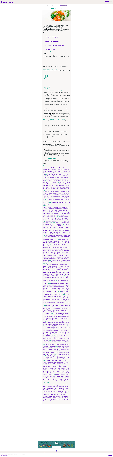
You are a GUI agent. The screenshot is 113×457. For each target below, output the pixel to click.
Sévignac (57, 208)
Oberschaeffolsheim (66, 254)
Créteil (60, 299)
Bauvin (54, 265)
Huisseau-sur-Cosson (67, 229)
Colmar (44, 257)
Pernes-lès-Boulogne (45, 279)
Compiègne (52, 272)
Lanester (48, 217)
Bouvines (44, 266)
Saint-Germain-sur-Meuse (64, 247)
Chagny (55, 199)
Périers (55, 312)
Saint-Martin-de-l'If (66, 318)
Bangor (64, 216)
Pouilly (46, 250)
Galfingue (58, 257)
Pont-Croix (47, 212)
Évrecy (44, 306)
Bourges (48, 221)
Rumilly (44, 188)
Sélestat (50, 255)
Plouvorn (65, 211)
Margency (65, 302)
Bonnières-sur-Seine (58, 241)
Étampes (50, 292)
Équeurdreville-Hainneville (59, 311)
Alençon (54, 313)
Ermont (47, 302)
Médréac (57, 214)
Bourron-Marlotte (62, 283)
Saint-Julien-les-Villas (57, 240)
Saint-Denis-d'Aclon (62, 318)
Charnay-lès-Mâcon (63, 199)
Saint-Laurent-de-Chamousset (57, 184)
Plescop (52, 218)
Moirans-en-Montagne (59, 195)
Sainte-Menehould (62, 242)
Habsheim (66, 257)
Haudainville (55, 247)
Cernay (68, 256)
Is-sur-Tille (46, 191)
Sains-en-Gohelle (53, 279)
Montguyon (50, 323)
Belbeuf (46, 315)
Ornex (63, 168)
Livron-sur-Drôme (60, 172)
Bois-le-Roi (58, 283)
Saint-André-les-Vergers (52, 240)
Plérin (60, 207)
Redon (56, 215)
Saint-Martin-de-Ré (65, 324)
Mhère (52, 197)
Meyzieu (63, 183)
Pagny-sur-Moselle (51, 246)
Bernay (46, 308)
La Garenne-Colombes (63, 295)
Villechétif (46, 241)
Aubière (44, 181)
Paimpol (51, 207)
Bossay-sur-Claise (61, 226)
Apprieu (50, 174)
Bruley (62, 244)
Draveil (48, 292)
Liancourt (69, 273)
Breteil (56, 213)
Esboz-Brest (66, 198)
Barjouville (65, 222)
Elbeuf (44, 316)
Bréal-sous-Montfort (53, 213)
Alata (49, 235)
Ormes (66, 232)
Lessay (51, 312)
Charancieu (60, 174)
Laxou (60, 245)
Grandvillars (66, 203)
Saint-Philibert (50, 219)
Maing (60, 268)
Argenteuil (66, 301)
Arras (50, 276)
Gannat (60, 169)
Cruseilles (64, 187)
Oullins (66, 183)
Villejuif (50, 301)
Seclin (62, 270)
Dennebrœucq (49, 277)
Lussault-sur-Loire (49, 227)
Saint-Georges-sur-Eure (50, 224)
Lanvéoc (67, 210)
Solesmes (44, 271)
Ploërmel (61, 218)
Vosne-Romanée (47, 192)
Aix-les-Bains (57, 185)
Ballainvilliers (67, 291)
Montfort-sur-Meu (63, 214)
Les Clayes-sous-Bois (53, 289)
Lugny (44, 200)
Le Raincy (55, 297)
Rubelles (44, 286)
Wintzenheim (44, 260)
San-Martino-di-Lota (48, 236)
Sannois (56, 303)
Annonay (44, 170)
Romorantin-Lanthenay (50, 230)
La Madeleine (48, 268)
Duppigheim (52, 252)
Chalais (60, 321)
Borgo (55, 235)
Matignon (49, 207)
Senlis (46, 275)
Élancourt (47, 288)
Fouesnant (54, 209)
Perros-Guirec (54, 207)
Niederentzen (65, 258)
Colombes (46, 295)
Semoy (58, 233)
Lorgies (50, 278)
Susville (44, 177)
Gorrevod (52, 168)
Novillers (60, 274)
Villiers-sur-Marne (57, 301)
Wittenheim (47, 260)
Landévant (45, 217)
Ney (48, 196)
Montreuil (59, 278)
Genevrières (47, 243)
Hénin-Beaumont (64, 277)
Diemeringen (62, 251)
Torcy (66, 286)
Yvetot (54, 319)
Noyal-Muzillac (49, 218)
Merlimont (57, 278)
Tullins (50, 177)
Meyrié (66, 175)
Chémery (53, 229)
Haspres (49, 267)
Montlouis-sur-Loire (57, 227)
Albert (61, 280)
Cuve (64, 198)
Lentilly (53, 183)
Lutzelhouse (52, 253)
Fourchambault (44, 197)
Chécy (57, 231)
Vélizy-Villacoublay (49, 291)
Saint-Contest (55, 307)
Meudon (52, 296)
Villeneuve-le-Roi (53, 301)
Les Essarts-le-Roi (58, 289)
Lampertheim (47, 253)
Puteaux (61, 296)
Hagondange (52, 249)
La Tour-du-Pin (48, 175)
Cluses (59, 187)
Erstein (57, 252)
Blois (69, 228)
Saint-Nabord (49, 261)
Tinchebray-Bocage (49, 314)
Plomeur (46, 211)
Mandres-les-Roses (45, 300)
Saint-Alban (44, 208)
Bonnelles (50, 287)
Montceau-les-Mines (54, 200)
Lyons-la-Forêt (55, 309)
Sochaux (58, 194)
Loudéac (44, 207)
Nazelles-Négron (63, 227)
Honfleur (52, 306)
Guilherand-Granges (52, 170)
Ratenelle (46, 201)
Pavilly (68, 317)
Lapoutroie (47, 258)
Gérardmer (64, 260)
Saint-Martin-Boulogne (63, 279)
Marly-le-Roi (52, 290)
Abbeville (59, 280)
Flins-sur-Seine (51, 288)
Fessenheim (54, 257)
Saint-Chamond (45, 179)
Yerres (61, 294)
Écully (48, 183)
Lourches (58, 268)
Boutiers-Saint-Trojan (57, 321)
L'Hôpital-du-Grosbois (52, 193)
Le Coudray (46, 223)
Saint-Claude (58, 196)
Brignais (69, 182)
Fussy (62, 221)
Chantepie (65, 213)
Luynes (51, 227)
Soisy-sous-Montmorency (62, 303)
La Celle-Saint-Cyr (63, 202)
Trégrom (66, 208)
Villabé (54, 294)
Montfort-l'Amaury (66, 290)
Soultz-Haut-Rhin (55, 259)
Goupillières (59, 288)
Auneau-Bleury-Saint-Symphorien (60, 222)
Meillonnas (55, 168)
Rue (47, 281)
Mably (51, 178)
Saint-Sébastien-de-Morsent (57, 310)
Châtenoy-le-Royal (67, 199)
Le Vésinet (50, 289)
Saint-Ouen (67, 230)
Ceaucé (63, 313)
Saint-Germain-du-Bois (55, 201)
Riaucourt (59, 243)
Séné (60, 219)
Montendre (47, 323)
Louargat (68, 206)
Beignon (66, 216)
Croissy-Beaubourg (48, 284)
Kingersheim (44, 258)
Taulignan (67, 173)
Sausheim (50, 259)
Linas (57, 293)
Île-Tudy (46, 210)
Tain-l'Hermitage (64, 173)
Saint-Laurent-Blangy (58, 279)
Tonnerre (44, 203)
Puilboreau (59, 323)
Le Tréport (49, 317)
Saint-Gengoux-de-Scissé (50, 201)
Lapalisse (62, 169)
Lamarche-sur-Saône (49, 191)
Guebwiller (60, 257)
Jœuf (59, 245)
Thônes (66, 188)
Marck (52, 278)
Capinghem (48, 266)
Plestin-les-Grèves (63, 207)
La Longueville (44, 268)
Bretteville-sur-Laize (67, 305)
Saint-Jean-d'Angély (60, 324)
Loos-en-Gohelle (48, 278)
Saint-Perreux (47, 219)
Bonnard (55, 202)
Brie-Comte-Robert (66, 283)
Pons (57, 323)
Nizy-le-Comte (46, 264)
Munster (59, 258)
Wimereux (47, 280)
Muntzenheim (61, 258)
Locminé (60, 217)
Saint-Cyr (64, 170)
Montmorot (44, 196)
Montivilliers (61, 317)
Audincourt (53, 192)
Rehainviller (59, 246)
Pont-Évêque (46, 176)
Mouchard (47, 196)
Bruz (57, 213)
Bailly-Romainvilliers (55, 283)
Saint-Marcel (52, 310)
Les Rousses (51, 195)
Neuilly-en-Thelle (57, 274)
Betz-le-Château (55, 226)
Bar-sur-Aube (60, 239)
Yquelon (50, 313)
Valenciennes (62, 271)
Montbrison (53, 178)
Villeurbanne (47, 185)
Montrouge (54, 296)
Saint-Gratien (44, 303)
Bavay (56, 265)
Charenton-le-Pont (48, 299)
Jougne (49, 193)
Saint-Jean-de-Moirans (56, 176)
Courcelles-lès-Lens (45, 277)
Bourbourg (66, 265)
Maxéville (44, 246)
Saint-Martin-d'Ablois (53, 242)
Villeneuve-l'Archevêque (48, 203)
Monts (60, 227)
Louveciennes (63, 289)
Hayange (62, 249)
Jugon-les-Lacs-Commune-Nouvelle (47, 206)
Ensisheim (52, 257)
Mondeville (44, 307)
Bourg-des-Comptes (45, 213)
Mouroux (68, 285)
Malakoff (50, 296)
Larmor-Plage (50, 217)
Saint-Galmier (51, 179)
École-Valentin (44, 193)
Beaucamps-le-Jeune (66, 280)
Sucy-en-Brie (46, 301)
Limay (60, 289)
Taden (59, 208)
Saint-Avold (60, 250)
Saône (52, 194)
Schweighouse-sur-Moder (46, 255)
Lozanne (57, 183)
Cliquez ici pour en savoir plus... (4, 455)
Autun (50, 199)
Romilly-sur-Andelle (47, 310)
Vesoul (44, 199)
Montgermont (66, 214)
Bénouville (55, 305)
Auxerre (53, 202)
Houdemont (57, 245)
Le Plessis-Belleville (65, 273)
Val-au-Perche (52, 314)
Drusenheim (49, 252)
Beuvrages (58, 265)
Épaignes (62, 308)
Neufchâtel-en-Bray (65, 317)
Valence (44, 174)
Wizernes (52, 280)
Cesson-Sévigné (62, 213)
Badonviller (56, 244)
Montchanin (60, 200)
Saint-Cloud (67, 296)
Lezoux (46, 182)
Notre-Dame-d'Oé (67, 227)
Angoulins (49, 322)
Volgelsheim (66, 259)
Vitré (56, 216)
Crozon (47, 209)
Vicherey (44, 262)
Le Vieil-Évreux (47, 309)
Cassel (50, 266)
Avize (50, 241)
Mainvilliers (59, 223)
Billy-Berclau (68, 276)
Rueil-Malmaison (64, 296)
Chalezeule (62, 192)
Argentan (56, 313)
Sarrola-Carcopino (64, 236)
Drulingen (47, 252)
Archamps (47, 187)
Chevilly (59, 231)
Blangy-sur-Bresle (49, 315)
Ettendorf (61, 252)
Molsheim (44, 254)
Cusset (53, 169)
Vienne (65, 177)
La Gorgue (68, 267)
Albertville (60, 185)
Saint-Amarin (44, 259)
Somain (50, 271)
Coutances (54, 311)
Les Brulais (55, 214)
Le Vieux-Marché (65, 206)
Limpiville (52, 317)
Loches (45, 227)
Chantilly (50, 272)
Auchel (52, 276)
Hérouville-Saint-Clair (49, 306)
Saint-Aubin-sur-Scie (57, 318)
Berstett (49, 251)
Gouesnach (56, 209)
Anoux (52, 244)
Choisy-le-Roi (57, 299)
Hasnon (47, 267)
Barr (47, 251)
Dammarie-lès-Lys (53, 284)
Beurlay (54, 322)
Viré (48, 202)
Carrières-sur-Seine (54, 287)
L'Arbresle (51, 183)
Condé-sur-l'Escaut (60, 266)
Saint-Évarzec (61, 212)
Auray (62, 216)
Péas (46, 242)
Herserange (51, 245)
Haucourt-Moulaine (45, 245)
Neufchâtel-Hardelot (65, 278)
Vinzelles (47, 202)
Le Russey (65, 193)
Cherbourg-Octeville (51, 311)
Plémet (59, 207)
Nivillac (45, 218)
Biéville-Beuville (58, 305)
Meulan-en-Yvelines (58, 290)
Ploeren (59, 218)
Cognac (68, 321)
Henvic (68, 209)
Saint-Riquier (49, 281)
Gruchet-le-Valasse (66, 316)
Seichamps (66, 246)
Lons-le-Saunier (54, 195)
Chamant (46, 272)
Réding (53, 250)
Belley (54, 167)
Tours (61, 228)
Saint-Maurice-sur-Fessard (49, 233)
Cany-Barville (65, 315)
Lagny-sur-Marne (65, 284)
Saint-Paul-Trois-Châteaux (56, 173)
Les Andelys (50, 309)
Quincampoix (47, 318)
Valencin (52, 177)
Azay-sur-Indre (46, 226)
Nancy (46, 246)
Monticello (68, 235)
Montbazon (54, 227)
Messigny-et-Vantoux (59, 191)
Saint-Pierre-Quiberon (54, 219)
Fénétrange (60, 248)
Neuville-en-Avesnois (45, 269)
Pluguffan (44, 212)
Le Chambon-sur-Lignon (66, 180)
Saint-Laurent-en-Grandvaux (63, 196)
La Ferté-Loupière (68, 202)
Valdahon (61, 194)
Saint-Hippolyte (48, 194)
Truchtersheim (65, 255)
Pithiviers (69, 232)
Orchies (57, 269)
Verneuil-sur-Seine (54, 291)
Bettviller (44, 248)
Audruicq (54, 276)
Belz (67, 216)
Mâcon (46, 200)
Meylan (64, 175)
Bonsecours (56, 315)
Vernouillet (58, 224)
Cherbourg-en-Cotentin (45, 311)
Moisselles (68, 302)
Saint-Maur (52, 225)
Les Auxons (68, 193)
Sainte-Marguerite (53, 261)
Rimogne (47, 239)
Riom (51, 182)
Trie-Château (48, 275)
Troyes (44, 241)
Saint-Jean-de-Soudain (62, 176)
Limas (55, 183)
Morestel (44, 176)
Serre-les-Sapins (55, 194)
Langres (51, 243)
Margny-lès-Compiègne (47, 274)
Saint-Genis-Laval (52, 184)
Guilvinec (62, 209)
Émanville (60, 308)
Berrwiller (51, 256)
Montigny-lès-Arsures (65, 195)
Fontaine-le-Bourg (51, 316)
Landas (53, 268)
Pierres (68, 223)
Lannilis (62, 210)
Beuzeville (48, 308)
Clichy (44, 295)
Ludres (66, 245)
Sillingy (64, 188)
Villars (44, 180)
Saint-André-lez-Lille (49, 270)
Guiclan (58, 209)
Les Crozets (48, 195)
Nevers (57, 197)
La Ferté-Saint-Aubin (49, 232)
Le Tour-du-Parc (54, 217)
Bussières (57, 198)
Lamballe (52, 206)
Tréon (55, 224)
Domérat (58, 169)
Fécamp (48, 316)
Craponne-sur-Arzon (58, 180)
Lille (56, 268)
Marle (44, 264)
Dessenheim (49, 257)
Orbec (48, 307)
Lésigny (68, 284)
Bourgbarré (49, 213)
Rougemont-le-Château (46, 204)
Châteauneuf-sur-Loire (45, 231)
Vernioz (59, 177)
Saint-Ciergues (62, 243)
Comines (56, 266)
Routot (50, 310)
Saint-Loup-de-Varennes (66, 201)
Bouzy (62, 241)
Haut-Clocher (59, 249)
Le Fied (46, 195)
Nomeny (48, 246)
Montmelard (63, 200)
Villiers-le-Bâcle (57, 294)
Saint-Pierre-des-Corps (56, 228)
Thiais (48, 301)
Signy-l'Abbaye (49, 239)
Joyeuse (55, 170)
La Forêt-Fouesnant (50, 210)
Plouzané (67, 211)
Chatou (60, 287)
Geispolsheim (66, 252)
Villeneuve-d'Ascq (66, 271)
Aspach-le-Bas (45, 256)
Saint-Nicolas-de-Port (62, 246)
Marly (65, 268)
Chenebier (62, 198)
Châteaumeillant (54, 221)
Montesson (62, 290)
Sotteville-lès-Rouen (45, 319)
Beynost (56, 167)
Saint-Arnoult (52, 307)
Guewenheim (63, 257)
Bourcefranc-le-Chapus (58, 322)
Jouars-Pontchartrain (64, 288)
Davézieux (48, 170)
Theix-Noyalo (65, 219)
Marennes (60, 183)
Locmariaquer (57, 217)
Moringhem (61, 278)
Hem (55, 267)
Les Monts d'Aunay (58, 306)
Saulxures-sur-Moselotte (58, 261)
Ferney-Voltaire (48, 168)
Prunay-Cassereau (45, 230)
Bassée (52, 265)
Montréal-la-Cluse (61, 168)
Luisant (54, 223)
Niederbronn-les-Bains (53, 254)
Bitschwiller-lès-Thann (54, 256)
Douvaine (66, 187)
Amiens (63, 280)
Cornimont (57, 260)
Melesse (60, 214)
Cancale (59, 213)
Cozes (68, 322)
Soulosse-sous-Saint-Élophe (64, 261)
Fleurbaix (58, 277)
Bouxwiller (54, 251)
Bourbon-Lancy (52, 199)
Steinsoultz (58, 259)
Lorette (49, 178)
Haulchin (51, 267)
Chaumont (44, 243)
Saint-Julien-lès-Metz (63, 250)
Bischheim (51, 251)
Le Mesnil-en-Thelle (58, 273)
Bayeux (53, 305)
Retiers (59, 215)
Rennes (58, 215)
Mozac (48, 182)
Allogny (46, 221)
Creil (57, 272)
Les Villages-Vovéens (49, 223)
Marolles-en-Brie (50, 300)
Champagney (59, 198)
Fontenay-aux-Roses (52, 295)
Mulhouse (57, 258)
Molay (62, 195)
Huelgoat (44, 210)
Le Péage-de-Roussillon (55, 175)
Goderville (63, 316)
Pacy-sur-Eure (61, 309)
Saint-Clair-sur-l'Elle (64, 312)
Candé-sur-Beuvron (45, 229)
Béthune (65, 276)
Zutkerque (54, 280)
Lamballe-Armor (55, 206)
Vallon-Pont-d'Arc (68, 171)
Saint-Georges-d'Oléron (48, 324)
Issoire (67, 181)
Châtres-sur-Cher (50, 229)
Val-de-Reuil (67, 310)
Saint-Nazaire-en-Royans (50, 173)
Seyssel (62, 188)
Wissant (49, 280)
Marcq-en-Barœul (63, 268)
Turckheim (61, 259)
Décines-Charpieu (45, 183)
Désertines (55, 169)
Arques (49, 276)
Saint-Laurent (45, 222)
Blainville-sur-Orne (63, 305)
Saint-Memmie (57, 242)
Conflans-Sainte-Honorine (64, 287)
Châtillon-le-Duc (65, 192)
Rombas (57, 250)
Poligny (50, 196)
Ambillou (59, 225)
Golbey (67, 260)
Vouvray (63, 228)
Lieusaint (44, 285)
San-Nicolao (52, 236)
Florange (63, 248)
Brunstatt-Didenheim (64, 256)
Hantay (45, 267)
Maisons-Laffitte (45, 290)
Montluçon (66, 169)
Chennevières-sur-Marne (53, 299)
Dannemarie (46, 257)
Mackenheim (55, 253)
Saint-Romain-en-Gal (66, 184)
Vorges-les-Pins (66, 194)
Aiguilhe (49, 180)
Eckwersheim (54, 252)
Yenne (58, 186)
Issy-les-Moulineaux (59, 295)
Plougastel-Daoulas (56, 211)
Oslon (65, 200)
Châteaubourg (68, 213)
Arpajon (62, 291)
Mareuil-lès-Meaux (51, 285)
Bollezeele (60, 265)
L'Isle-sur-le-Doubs (57, 193)
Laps (68, 181)
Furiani (58, 235)
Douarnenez (51, 209)
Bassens (62, 185)
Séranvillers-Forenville (65, 270)
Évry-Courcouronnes (53, 292)
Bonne (55, 187)
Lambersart (51, 268)
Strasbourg (63, 255)
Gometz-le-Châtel (66, 292)
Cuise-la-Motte (63, 272)
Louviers (53, 309)
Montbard (68, 191)
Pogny (49, 242)
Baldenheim (45, 251)
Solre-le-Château (47, 271)
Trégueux (68, 208)
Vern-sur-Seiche (53, 216)
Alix (60, 182)
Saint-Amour (52, 196)
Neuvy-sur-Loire (55, 197)
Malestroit (64, 217)
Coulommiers (44, 284)
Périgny (55, 323)
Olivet (63, 232)
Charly (52, 221)
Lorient (62, 217)
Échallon (45, 168)
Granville (67, 311)
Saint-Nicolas (67, 279)
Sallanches (56, 188)
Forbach (67, 248)
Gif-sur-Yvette (62, 292)
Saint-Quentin (54, 264)
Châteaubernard (66, 321)
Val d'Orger (64, 310)
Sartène (67, 236)
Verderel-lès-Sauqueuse (53, 275)
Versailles (57, 291)
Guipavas (64, 209)
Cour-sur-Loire (61, 229)
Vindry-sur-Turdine (51, 185)
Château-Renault (66, 226)
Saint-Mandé (64, 300)
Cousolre (68, 266)
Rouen (49, 318)
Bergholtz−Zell (48, 256)
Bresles (44, 272)
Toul (68, 246)
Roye (43, 281)
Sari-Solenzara (60, 236)
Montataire (52, 274)
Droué (64, 229)
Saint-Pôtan (50, 208)
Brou (67, 222)
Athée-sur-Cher (64, 225)
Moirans (68, 175)
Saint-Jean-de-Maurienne (51, 186)
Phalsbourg (44, 250)
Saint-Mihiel (68, 247)
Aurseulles (51, 305)
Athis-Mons (64, 291)
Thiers (56, 182)
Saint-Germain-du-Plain (60, 201)
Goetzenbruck (49, 249)
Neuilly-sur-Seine (58, 296)
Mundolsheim (49, 254)
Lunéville (68, 245)
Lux (45, 200)
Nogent (57, 243)
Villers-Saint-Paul (58, 275)
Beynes (45, 287)
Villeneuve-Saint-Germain (65, 264)
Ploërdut (57, 218)
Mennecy (63, 293)
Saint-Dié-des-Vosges (45, 261)
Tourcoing (55, 271)
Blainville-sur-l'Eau (60, 244)
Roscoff (56, 212)
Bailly (43, 287)
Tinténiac (48, 216)
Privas (61, 170)
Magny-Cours (48, 197)
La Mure (45, 175)
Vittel (46, 262)
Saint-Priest (62, 184)
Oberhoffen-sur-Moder (59, 254)
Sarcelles (58, 303)
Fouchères (57, 202)
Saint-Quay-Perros (54, 208)
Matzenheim (64, 253)
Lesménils (62, 245)
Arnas (61, 182)
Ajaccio (47, 235)
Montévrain (63, 285)
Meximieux (57, 168)
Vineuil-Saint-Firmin (62, 275)
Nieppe (53, 269)
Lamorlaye (50, 273)
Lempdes (44, 182)
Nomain (55, 269)
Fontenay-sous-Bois (49, 297)
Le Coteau (47, 178)
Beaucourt (60, 203)
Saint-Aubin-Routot (52, 318)
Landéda (53, 210)
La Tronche (51, 175)
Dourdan (46, 292)
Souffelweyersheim (55, 255)
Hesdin (67, 277)
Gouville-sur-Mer (64, 311)
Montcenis (58, 200)
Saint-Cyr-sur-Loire (45, 228)
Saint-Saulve (53, 270)
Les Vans (58, 170)
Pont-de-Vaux (68, 168)
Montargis (61, 232)
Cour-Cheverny (58, 229)
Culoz (65, 167)
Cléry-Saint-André (62, 231)
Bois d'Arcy (47, 287)
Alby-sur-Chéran (65, 186)
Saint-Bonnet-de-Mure (47, 184)
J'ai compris (110, 455)
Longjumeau (59, 293)
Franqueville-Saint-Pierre (56, 316)
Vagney (69, 261)
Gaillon (69, 308)
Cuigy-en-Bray (60, 272)
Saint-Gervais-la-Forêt (63, 230)
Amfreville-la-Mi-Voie (64, 314)
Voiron (67, 177)
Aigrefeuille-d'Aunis (45, 322)
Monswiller (46, 254)
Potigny (50, 307)
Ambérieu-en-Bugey (47, 167)
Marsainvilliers (58, 232)
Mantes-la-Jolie (49, 290)
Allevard (48, 174)
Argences (49, 305)
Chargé (63, 226)
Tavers (60, 233)
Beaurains (56, 276)
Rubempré (46, 281)
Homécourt (54, 245)
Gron (59, 202)
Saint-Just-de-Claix (67, 176)
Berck (58, 276)
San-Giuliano (44, 236)
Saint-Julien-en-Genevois (52, 188)
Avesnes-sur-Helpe (47, 265)
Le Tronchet (52, 214)
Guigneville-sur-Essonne (46, 293)
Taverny (66, 303)
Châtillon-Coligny (50, 231)
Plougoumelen (63, 218)
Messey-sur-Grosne (49, 200)
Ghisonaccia (60, 235)
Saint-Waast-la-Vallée (57, 270)
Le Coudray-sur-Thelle (53, 273)
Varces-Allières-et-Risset (56, 177)
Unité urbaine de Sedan (54, 239)
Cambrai (46, 266)
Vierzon (50, 222)
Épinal (59, 260)
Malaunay (54, 317)
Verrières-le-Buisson (47, 294)
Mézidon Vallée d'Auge (66, 306)
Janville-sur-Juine (51, 293)
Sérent (61, 219)
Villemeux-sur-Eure (61, 224)
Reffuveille (60, 312)
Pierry (47, 242)
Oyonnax (65, 168)
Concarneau (44, 209)
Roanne (62, 178)
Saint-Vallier (61, 173)
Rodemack (55, 250)
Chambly (48, 272)
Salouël (52, 281)
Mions (64, 183)
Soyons (60, 171)
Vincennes (60, 301)
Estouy (65, 231)
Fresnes (66, 299)
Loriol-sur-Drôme (64, 172)
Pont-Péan (54, 215)
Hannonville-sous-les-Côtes (51, 247)
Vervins (61, 264)
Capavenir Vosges (54, 260)
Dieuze (55, 248)
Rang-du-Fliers (49, 279)
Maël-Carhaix (46, 207)
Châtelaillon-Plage (63, 322)
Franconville (49, 302)
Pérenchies (61, 269)
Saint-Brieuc (47, 208)
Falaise (45, 306)
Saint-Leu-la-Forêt (48, 303)
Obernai (62, 254)
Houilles (61, 288)
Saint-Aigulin (66, 323)
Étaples (52, 277)
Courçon (66, 322)
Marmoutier (61, 253)
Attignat (52, 167)
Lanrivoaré (64, 210)
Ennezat (65, 181)
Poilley (52, 215)
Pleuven (44, 211)
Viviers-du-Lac (55, 186)
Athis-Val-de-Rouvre (60, 313)
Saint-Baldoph (46, 186)
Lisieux (61, 306)
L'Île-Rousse (63, 235)
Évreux (64, 308)
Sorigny (60, 228)
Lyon (58, 183)
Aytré (52, 322)
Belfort (62, 203)
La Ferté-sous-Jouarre (60, 284)
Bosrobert (54, 308)
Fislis (56, 257)
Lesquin (55, 268)
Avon (52, 283)
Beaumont (46, 181)
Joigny (60, 202)
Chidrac (54, 181)
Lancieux (58, 206)
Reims (50, 242)
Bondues (63, 265)
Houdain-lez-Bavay (58, 267)
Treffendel (50, 216)
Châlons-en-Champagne (67, 241)
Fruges (61, 277)
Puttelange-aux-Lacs (50, 250)
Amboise (61, 225)
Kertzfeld (44, 253)
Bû (68, 222)
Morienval (54, 274)
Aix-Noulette (47, 276)
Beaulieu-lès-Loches (50, 226)
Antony (68, 294)
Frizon (62, 260)
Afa (46, 235)
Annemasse (44, 187)
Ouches (55, 178)
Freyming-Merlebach (45, 249)
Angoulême (47, 321)
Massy (61, 293)
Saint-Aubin (55, 196)
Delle (64, 203)
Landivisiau (58, 210)
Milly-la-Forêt (66, 293)
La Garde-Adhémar (55, 172)
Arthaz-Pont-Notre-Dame (51, 187)
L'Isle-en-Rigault (59, 247)
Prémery (60, 197)
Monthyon (66, 285)
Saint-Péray (58, 171)
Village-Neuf (63, 259)
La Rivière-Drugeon (62, 193)
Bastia (52, 235)
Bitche (46, 248)
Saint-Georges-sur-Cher (58, 230)
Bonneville (57, 187)
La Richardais (47, 214)
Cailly (62, 315)
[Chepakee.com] (8, 3)
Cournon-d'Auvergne (62, 181)
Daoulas (49, 209)
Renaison (57, 178)
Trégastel (64, 208)
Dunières (62, 180)
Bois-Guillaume (53, 315)
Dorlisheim (65, 251)
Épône (48, 288)
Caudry (52, 266)
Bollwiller (61, 256)
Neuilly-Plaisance (65, 297)
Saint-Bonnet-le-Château (66, 178)
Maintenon (56, 223)
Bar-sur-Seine (63, 239)
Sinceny (57, 264)
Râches (68, 269)
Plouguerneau (60, 211)
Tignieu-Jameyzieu (47, 177)
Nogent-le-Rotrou (65, 223)
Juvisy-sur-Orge (54, 293)
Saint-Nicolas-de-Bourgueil (51, 228)
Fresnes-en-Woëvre (45, 247)
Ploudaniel (52, 211)
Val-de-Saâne (49, 319)
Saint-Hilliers (52, 286)
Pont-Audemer (64, 309)
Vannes (68, 219)
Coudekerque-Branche (64, 266)
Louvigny (63, 306)
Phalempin (66, 269)
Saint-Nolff (44, 219)
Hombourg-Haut (64, 249)
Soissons (59, 264)
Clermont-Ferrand (57, 181)
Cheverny (55, 229)
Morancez (62, 223)
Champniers (62, 321)
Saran (56, 233)
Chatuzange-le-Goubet (45, 172)
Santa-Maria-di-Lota (56, 236)
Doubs (68, 192)
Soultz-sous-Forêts (59, 255)
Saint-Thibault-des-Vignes (60, 286)
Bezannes (55, 241)
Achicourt (44, 276)
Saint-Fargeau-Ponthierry (48, 286)
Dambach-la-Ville (59, 251)
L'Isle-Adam (61, 302)
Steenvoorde (52, 271)
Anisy (47, 305)
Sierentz (52, 259)
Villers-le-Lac (63, 194)
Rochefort (61, 323)
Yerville (52, 319)
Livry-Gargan (59, 297)
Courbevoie (48, 295)
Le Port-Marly (46, 289)
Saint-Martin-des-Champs (66, 212)
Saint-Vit (51, 194)
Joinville (49, 243)
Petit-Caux (44, 318)
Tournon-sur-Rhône (63, 171)
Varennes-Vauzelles (46, 198)
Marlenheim (58, 253)
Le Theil (64, 169)
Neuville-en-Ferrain (50, 269)
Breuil (63, 241)
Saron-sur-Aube (65, 242)
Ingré (46, 232)
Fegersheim (63, 252)
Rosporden (58, 212)
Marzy (50, 197)
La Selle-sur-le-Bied (54, 232)
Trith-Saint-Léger (59, 271)
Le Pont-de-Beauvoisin (60, 175)
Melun (55, 285)
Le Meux (62, 273)
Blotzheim (59, 256)
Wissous (60, 294)
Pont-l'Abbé (49, 212)
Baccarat (54, 244)
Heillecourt (49, 245)
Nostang (47, 218)
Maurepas (55, 290)
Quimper (52, 212)
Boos (58, 315)
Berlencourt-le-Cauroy (61, 276)
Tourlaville (46, 313)
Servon (65, 286)
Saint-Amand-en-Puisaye (63, 197)
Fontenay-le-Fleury (55, 288)
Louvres (63, 302)
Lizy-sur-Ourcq (47, 285)
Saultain (61, 270)
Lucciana (66, 235)
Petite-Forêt (63, 269)
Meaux (54, 285)
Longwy (64, 245)
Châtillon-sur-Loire (54, 231)
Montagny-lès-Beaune (64, 191)
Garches (56, 295)
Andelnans (58, 203)
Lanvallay (62, 206)
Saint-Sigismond (54, 233)
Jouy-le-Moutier (58, 302)
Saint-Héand (64, 179)
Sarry (68, 242)
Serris (63, 286)
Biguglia (54, 235)
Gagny (52, 297)
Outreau (69, 278)
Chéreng (54, 266)
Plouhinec (63, 211)
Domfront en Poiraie (66, 313)
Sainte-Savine (67, 240)
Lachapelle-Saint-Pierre (45, 273)
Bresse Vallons (62, 167)
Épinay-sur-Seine (45, 297)
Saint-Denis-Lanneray (45, 224)
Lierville (44, 274)
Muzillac (66, 217)
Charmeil (52, 169)
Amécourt (44, 308)
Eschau (59, 252)
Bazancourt (52, 241)
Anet (56, 222)
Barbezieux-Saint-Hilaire (51, 321)
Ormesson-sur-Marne (58, 300)
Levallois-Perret (47, 296)
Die (50, 172)
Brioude (51, 180)
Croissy (67, 287)
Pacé (46, 215)
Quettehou (58, 312)
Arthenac (51, 322)
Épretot (46, 316)
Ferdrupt (61, 260)
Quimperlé (54, 212)
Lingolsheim (50, 253)
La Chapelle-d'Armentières (64, 267)
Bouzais (50, 221)
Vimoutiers (56, 314)
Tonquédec (61, 208)
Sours (54, 224)
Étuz (68, 198)
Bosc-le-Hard (60, 315)
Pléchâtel (50, 215)
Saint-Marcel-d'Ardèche (48, 171)
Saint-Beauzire (54, 182)
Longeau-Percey (54, 243)
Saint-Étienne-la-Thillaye (60, 307)
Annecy (68, 186)
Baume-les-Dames (56, 192)
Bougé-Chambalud (53, 174)
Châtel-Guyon (52, 181)
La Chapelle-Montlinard (65, 221)
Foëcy (60, 221)
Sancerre (48, 222)
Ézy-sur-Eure (66, 308)
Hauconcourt (55, 249)
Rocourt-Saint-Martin (50, 264)
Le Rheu (50, 214)
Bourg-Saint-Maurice (65, 185)
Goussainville (52, 302)
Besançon (60, 192)
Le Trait (47, 317)
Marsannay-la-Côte (54, 191)
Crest (49, 172)
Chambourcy (57, 287)
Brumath (56, 251)
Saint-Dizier (65, 243)
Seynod (60, 188)
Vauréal (68, 303)
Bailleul (50, 265)
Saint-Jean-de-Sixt (47, 188)
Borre (64, 265)
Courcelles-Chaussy (49, 248)
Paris (45, 283)
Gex (50, 168)
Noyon (62, 274)
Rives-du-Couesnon (63, 215)
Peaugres (60, 170)
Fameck (58, 248)
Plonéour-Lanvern (49, 211)
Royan (63, 323)
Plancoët (57, 207)
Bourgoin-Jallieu (57, 174)
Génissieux (52, 172)
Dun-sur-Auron (58, 221)
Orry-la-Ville (64, 274)
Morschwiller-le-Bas (53, 258)
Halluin (44, 267)
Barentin (44, 315)
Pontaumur (50, 182)
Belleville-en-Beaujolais (65, 182)
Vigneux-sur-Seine (51, 294)
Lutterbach (50, 258)
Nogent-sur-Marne (54, 300)
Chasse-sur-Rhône (64, 174)
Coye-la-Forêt (55, 272)
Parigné (48, 215)
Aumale (67, 314)
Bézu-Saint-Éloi (51, 308)
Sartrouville (45, 291)
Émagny (47, 193)
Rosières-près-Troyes (47, 240)
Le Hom (55, 306)
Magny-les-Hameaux (67, 289)
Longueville (44, 278)
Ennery (56, 248)
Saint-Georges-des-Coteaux (54, 324)
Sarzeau (58, 219)
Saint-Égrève (49, 176)
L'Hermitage (44, 214)
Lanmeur (60, 210)
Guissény (67, 209)
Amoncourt (54, 198)
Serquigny (62, 310)
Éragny (45, 302)
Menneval (58, 309)
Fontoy (65, 248)
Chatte (67, 174)
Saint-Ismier (52, 176)
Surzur (63, 219)
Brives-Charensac (54, 180)
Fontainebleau (56, 284)
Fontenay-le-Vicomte (58, 292)
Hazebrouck (53, 267)
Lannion (60, 206)
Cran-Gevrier (61, 187)
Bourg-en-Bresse (59, 167)
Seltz (51, 255)
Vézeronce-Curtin (63, 177)
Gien (45, 232)
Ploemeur (55, 218)
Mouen (46, 307)
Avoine (67, 225)
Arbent (50, 167)
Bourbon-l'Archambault (47, 169)
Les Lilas (57, 297)
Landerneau (55, 210)
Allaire (61, 216)
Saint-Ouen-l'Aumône (53, 303)
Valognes (48, 313)
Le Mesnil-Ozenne (48, 312)
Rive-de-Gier (60, 178)
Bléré (57, 226)
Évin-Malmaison (54, 277)
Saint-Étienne (48, 179)
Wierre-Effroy (44, 280)
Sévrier (58, 188)
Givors (49, 183)
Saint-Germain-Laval (60, 179)
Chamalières (49, 181)
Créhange (53, 248)
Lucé (52, 223)
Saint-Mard (55, 286)
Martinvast (53, 312)
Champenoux (65, 244)
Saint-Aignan (54, 230)
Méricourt (54, 278)
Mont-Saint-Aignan (57, 317)
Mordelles (44, 215)
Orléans (65, 232)
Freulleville (60, 316)
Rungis (62, 300)
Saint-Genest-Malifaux (55, 179)
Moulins (68, 169)
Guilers (60, 209)
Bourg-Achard (57, 308)
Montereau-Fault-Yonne (59, 285)
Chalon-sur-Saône (58, 199)
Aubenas (46, 170)
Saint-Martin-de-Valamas (53, 171)
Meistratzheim (67, 253)
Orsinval (59, 269)
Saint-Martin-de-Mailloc (66, 307)
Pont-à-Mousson (55, 246)
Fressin (59, 277)
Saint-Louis (47, 259)
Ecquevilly (44, 288)
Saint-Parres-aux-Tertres (63, 240)
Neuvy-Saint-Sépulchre (48, 225)
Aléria (50, 235)
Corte (57, 235)
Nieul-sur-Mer (53, 323)
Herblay (55, 302)
